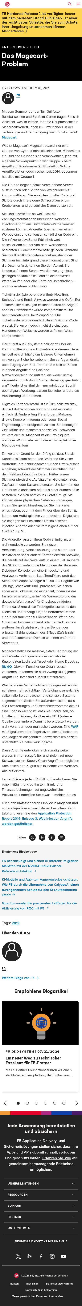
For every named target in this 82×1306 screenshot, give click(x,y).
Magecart (9, 137)
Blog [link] (34, 47)
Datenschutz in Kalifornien (41, 1290)
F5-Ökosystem (20, 1051)
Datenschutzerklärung (59, 1283)
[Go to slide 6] (63, 1103)
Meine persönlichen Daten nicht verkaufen (37, 1296)
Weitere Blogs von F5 (18, 978)
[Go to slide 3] (36, 1103)
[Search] (70, 4)
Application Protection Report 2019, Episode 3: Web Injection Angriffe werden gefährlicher (37, 818)
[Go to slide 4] (45, 1103)
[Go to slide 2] (27, 1103)
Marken (14, 1283)
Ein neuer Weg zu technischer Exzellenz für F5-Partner (33, 1060)
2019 (15, 923)
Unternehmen (13, 47)
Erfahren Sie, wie (56, 1158)
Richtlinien (32, 1283)
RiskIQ (7, 667)
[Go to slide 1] (18, 1103)
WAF (74, 727)
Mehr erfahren (13, 31)
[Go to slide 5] (54, 1103)
